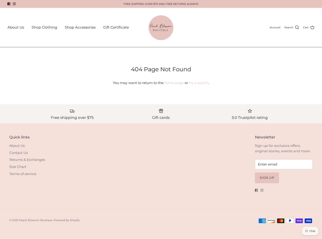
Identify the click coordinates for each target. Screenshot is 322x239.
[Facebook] (8, 3)
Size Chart (17, 167)
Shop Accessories (80, 27)
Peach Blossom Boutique (35, 220)
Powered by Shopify (67, 220)
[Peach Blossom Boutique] (161, 27)
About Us (15, 27)
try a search (199, 83)
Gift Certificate (116, 27)
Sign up (267, 177)
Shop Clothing (44, 27)
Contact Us (18, 153)
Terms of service (22, 174)
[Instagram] (14, 3)
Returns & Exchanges (27, 160)
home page (174, 83)
